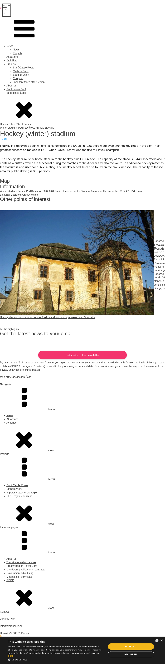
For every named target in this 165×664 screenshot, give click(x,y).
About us (11, 85)
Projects (17, 53)
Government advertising (19, 573)
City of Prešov (24, 124)
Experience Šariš (16, 92)
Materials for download (19, 576)
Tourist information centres (21, 562)
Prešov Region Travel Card (21, 566)
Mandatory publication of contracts (25, 569)
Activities (11, 60)
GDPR (10, 580)
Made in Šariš (21, 71)
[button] (6, 10)
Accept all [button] (131, 646)
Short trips (89, 317)
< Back (3, 139)
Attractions (12, 56)
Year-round (77, 317)
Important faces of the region (29, 82)
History (4, 124)
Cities (12, 124)
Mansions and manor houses (25, 317)
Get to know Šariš (16, 89)
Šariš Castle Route (23, 67)
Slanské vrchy (21, 74)
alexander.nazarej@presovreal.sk (19, 194)
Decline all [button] (130, 654)
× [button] (161, 640)
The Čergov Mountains (19, 496)
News (9, 46)
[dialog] (82, 650)
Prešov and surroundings (56, 317)
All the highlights (9, 329)
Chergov (18, 78)
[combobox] (157, 640)
